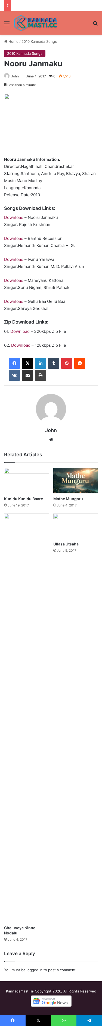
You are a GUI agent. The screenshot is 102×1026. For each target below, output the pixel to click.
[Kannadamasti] (35, 23)
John (15, 76)
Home (12, 41)
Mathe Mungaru (68, 498)
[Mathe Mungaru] (75, 480)
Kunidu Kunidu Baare (23, 498)
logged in (34, 970)
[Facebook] (14, 363)
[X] (27, 363)
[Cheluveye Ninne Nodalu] (26, 718)
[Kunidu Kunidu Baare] (26, 480)
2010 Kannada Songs (39, 41)
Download (13, 217)
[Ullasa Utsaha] (75, 526)
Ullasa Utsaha (66, 544)
